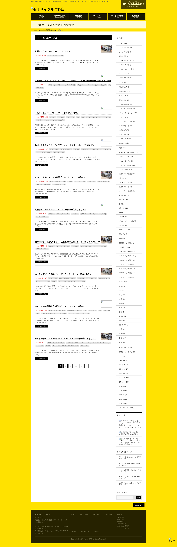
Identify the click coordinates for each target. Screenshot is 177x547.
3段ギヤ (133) (123, 199)
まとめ (61, 55)
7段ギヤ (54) (123, 217)
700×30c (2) (123, 390)
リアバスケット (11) (125, 126)
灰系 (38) (122, 299)
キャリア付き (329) (125, 182)
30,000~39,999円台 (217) (127, 256)
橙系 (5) (121, 312)
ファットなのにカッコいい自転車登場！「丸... (130, 458)
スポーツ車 (120, 519)
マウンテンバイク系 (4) (126, 69)
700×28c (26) (123, 386)
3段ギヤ (54, 281)
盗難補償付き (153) (125, 187)
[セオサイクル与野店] (47, 8)
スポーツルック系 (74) (126, 60)
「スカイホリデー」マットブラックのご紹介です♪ (56, 113)
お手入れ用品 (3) (124, 130)
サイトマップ (85, 531)
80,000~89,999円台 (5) (126, 277)
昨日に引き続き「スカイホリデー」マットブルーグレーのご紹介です (65, 145)
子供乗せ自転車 (121, 523)
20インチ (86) (123, 365)
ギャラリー (96, 514)
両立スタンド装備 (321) (127, 174)
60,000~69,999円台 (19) (127, 269)
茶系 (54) (122, 329)
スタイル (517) (124, 43)
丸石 (49, 55)
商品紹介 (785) (124, 87)
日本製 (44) (123, 204)
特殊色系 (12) (123, 316)
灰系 (96, 85)
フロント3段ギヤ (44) (126, 161)
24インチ (94, 278)
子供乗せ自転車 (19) (125, 104)
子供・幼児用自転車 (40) (127, 109)
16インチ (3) (123, 356)
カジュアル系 (97, 343)
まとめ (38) (123, 82)
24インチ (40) (123, 373)
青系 (106, 149)
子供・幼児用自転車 (123, 526)
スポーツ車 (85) (124, 96)
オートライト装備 (91, 117)
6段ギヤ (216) (123, 208)
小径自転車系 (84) (125, 65)
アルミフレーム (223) (126, 157)
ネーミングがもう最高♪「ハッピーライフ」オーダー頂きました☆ (63, 274)
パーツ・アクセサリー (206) (128, 113)
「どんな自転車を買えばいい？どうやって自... (130, 471)
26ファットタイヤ (80, 343)
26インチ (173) (124, 378)
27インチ (53, 117)
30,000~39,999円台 (59, 310)
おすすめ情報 (84, 514)
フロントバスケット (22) (127, 121)
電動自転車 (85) (124, 100)
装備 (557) (122, 148)
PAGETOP (139, 505)
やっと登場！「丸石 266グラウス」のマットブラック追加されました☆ (65, 339)
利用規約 (73, 531)
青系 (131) (122, 286)
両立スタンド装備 (59, 152)
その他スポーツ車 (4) (126, 78)
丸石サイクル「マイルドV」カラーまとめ (53, 51)
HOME (73, 514)
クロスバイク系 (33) (125, 73)
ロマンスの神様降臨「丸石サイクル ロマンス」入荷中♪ (59, 306)
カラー (55, 55)
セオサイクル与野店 (85, 539)
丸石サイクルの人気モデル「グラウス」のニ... (130, 484)
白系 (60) (122, 295)
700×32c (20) (123, 395)
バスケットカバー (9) (126, 138)
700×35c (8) (123, 399)
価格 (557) (122, 238)
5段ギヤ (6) (123, 178)
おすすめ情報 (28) (125, 143)
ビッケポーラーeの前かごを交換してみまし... (129, 464)
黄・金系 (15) (123, 325)
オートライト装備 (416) (127, 191)
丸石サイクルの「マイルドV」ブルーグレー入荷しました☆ (60, 210)
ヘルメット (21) (124, 134)
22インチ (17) (123, 369)
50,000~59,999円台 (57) (127, 264)
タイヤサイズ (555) (125, 347)
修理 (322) (122, 343)
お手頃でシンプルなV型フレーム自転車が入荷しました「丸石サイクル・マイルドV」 (72, 242)
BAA (60, 278)
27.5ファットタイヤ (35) (127, 352)
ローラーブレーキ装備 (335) (128, 152)
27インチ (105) (124, 382)
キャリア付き (58, 85)
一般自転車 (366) (124, 91)
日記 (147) (122, 338)
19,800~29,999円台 (69, 85)
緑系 (51, 181)
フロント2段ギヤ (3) (125, 170)
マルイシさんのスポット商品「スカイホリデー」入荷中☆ (60, 177)
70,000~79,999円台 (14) (127, 273)
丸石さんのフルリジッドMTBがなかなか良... (129, 477)
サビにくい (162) (124, 229)
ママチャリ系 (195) (125, 48)
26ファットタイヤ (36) (126, 408)
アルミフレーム (61, 313)
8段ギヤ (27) (123, 225)
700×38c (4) (123, 403)
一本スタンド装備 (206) (127, 165)
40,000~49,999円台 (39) (127, 260)
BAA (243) (122, 212)
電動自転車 (120, 521)
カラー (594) (123, 282)
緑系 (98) (122, 333)
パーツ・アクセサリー (123, 528)
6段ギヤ (101, 117)
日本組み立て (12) (125, 195)
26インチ (80, 85)
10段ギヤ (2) (123, 234)
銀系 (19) (122, 308)
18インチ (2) (123, 360)
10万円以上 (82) (124, 247)
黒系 (83, 117)
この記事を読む (42, 68)
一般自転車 (103, 85)
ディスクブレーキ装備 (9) (127, 221)
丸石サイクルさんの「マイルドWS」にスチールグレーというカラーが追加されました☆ (73, 81)
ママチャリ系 (89, 85)
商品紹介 (119, 514)
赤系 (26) (122, 320)
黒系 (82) (122, 303)
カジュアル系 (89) (125, 52)
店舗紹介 (96, 531)
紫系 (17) (122, 290)
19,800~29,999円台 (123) (127, 251)
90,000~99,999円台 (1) (126, 243)
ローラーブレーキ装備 (65, 281)
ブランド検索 (108, 514)
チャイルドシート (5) (126, 117)
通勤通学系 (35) (124, 56)
